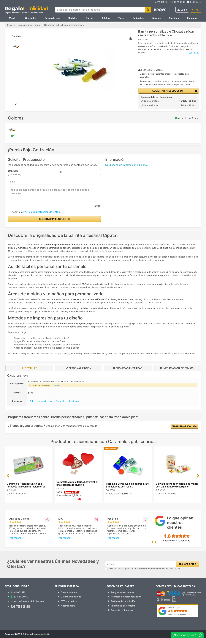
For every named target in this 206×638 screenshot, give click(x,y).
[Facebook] (23, 606)
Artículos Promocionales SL (36, 634)
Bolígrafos (138, 18)
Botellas (105, 18)
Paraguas (192, 18)
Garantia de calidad (71, 596)
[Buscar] (148, 10)
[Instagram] (28, 606)
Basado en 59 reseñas (177, 614)
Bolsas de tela (52, 18)
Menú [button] (12, 18)
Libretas (156, 18)
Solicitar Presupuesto (167, 90)
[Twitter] (13, 606)
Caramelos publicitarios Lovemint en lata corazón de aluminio (77, 483)
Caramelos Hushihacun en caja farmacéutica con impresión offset (26, 485)
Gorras (89, 18)
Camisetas (30, 18)
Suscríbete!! (188, 564)
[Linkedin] (18, 606)
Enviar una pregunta (184, 426)
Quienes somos (69, 592)
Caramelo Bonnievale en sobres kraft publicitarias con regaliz (127, 485)
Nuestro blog (68, 605)
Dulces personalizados (41, 401)
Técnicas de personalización (126, 596)
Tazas (121, 18)
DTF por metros (69, 601)
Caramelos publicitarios (67, 401)
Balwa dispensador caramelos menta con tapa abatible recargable (177, 485)
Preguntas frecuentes (122, 592)
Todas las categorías (122, 610)
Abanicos (174, 18)
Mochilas (72, 18)
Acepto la (36, 211)
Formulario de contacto (123, 605)
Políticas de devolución (123, 601)
